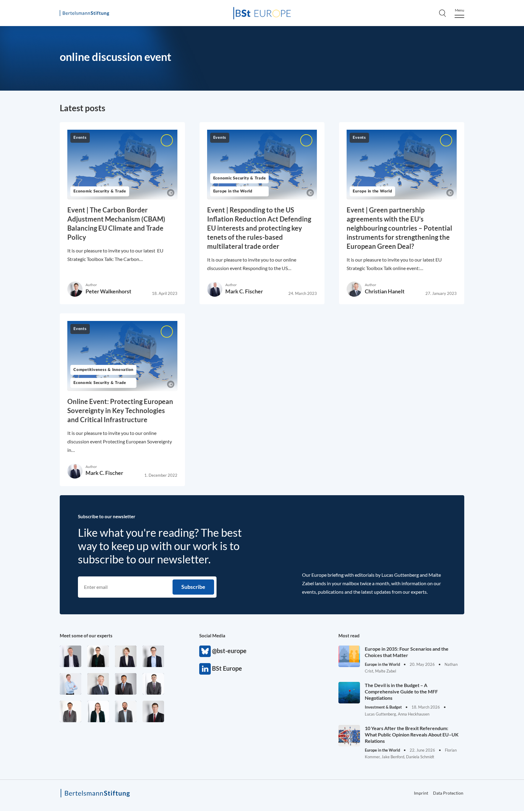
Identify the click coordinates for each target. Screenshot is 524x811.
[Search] (442, 13)
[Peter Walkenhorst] (153, 711)
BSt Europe (205, 669)
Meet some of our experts (86, 635)
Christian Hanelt (385, 291)
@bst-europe (205, 651)
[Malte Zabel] (70, 656)
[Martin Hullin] (70, 711)
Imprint (421, 793)
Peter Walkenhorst (108, 291)
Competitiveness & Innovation (103, 370)
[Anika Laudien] (125, 656)
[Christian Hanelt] (98, 684)
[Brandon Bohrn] (153, 684)
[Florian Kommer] (153, 656)
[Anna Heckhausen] (98, 656)
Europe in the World (232, 191)
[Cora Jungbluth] (70, 684)
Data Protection (448, 793)
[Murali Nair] (125, 684)
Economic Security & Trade (99, 191)
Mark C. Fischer (244, 291)
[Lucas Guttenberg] (125, 711)
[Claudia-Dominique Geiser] (98, 711)
